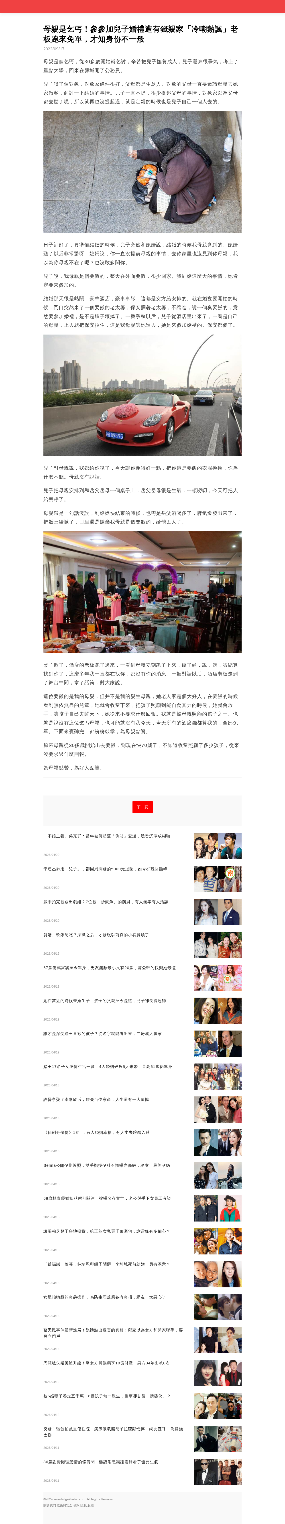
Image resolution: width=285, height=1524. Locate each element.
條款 (76, 1505)
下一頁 (142, 807)
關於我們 (49, 1505)
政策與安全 (64, 1505)
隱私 (83, 1505)
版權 (91, 1505)
